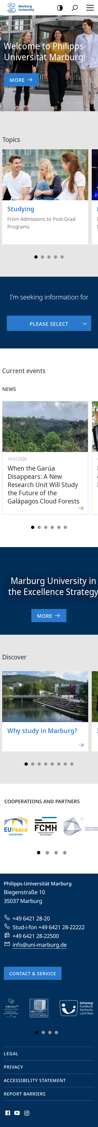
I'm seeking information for (49, 296)
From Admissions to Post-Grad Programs (41, 217)
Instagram (27, 1116)
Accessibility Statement (35, 1080)
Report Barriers (25, 1094)
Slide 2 (42, 257)
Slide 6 (65, 527)
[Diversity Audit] (15, 1008)
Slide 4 (55, 257)
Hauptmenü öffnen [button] (90, 7)
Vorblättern (90, 202)
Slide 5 (62, 257)
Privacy (13, 1067)
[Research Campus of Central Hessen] (46, 826)
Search (74, 7)
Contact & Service (32, 974)
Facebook (7, 1116)
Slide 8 (72, 764)
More (17, 80)
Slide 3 (49, 257)
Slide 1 (36, 257)
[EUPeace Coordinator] (15, 826)
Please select (37, 321)
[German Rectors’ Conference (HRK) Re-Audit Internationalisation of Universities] (43, 1008)
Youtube (16, 1116)
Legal (11, 1054)
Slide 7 (65, 764)
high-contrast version (60, 7)
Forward (90, 463)
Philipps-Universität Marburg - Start (23, 7)
